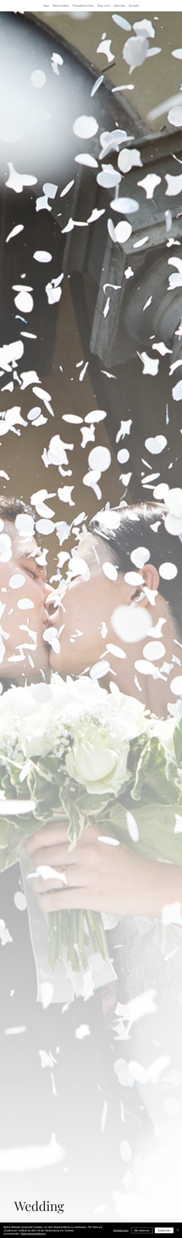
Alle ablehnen (142, 1230)
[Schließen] (178, 1230)
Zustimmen (164, 1230)
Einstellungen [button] (121, 1230)
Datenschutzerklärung (33, 1233)
